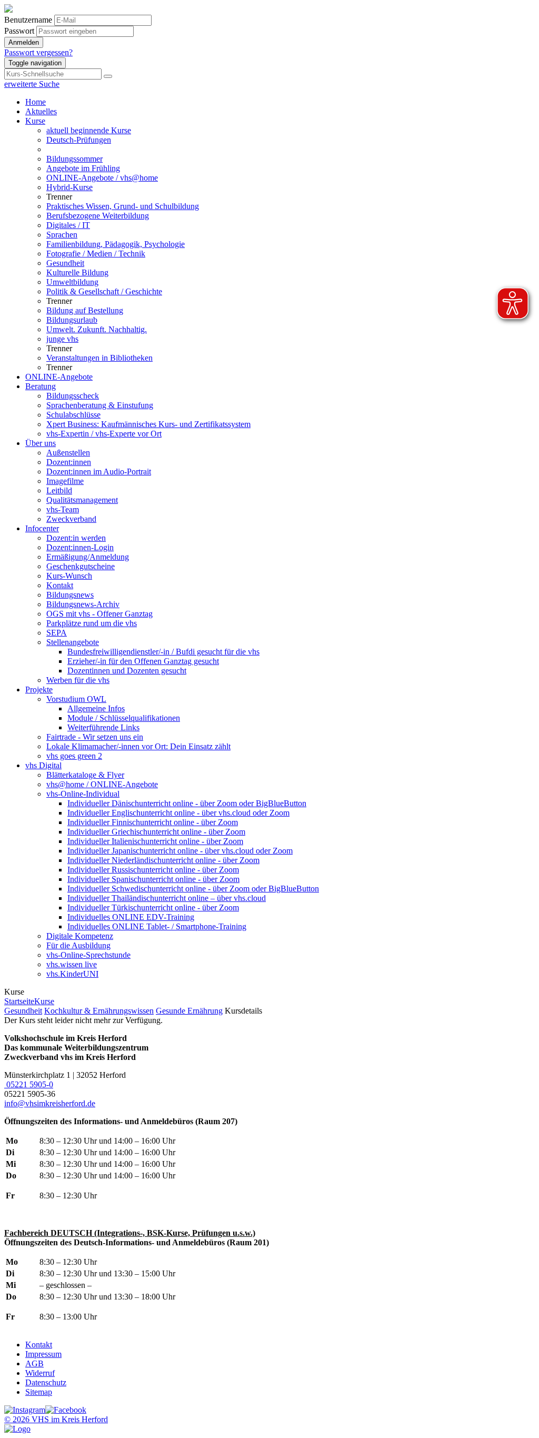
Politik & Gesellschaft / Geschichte (104, 291)
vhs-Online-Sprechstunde (88, 954)
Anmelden (23, 42)
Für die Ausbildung (78, 945)
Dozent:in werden (76, 537)
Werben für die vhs (77, 680)
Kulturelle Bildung (77, 272)
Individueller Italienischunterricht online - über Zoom (155, 841)
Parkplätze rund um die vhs (91, 623)
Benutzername (28, 19)
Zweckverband (71, 518)
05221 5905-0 (28, 1084)
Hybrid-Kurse (69, 187)
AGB (34, 1363)
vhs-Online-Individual (82, 793)
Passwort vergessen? (38, 52)
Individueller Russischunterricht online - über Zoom (153, 869)
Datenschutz (45, 1382)
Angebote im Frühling (83, 168)
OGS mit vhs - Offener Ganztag (99, 613)
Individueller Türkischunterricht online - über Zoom (153, 907)
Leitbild (59, 490)
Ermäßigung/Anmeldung (87, 556)
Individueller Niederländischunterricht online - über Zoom (163, 860)
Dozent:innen (68, 462)
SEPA (56, 632)
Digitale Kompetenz (79, 935)
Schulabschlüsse (73, 414)
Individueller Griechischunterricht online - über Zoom (156, 831)
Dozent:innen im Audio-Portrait (98, 471)
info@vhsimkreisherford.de (49, 1103)
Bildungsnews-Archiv (82, 604)
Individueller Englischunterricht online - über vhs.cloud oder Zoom (178, 812)
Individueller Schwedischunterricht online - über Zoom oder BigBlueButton (193, 888)
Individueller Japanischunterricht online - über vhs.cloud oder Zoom (180, 850)
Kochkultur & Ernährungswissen (99, 1010)
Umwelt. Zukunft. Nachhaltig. (96, 329)
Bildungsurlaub (71, 319)
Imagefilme (65, 481)
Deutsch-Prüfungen (78, 139)
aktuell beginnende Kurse (88, 130)
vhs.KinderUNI (72, 973)
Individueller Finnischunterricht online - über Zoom (152, 822)
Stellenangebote (72, 642)
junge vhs (62, 338)
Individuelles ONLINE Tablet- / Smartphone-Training (156, 926)
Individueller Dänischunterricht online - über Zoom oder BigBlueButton (186, 803)
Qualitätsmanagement (82, 499)
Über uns (40, 443)
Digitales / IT (68, 225)
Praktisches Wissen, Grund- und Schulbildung (122, 206)
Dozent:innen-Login (80, 547)
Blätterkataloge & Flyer (85, 774)
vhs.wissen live (71, 964)
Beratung (40, 386)
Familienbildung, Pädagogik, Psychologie (115, 244)
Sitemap (38, 1391)
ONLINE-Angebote (59, 376)
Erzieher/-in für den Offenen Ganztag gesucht (143, 661)
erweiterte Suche (31, 84)
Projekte (39, 689)
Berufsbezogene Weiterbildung (97, 215)
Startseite (19, 1001)
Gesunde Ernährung (189, 1010)
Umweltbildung (72, 281)
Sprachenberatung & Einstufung (99, 405)
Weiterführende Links (103, 727)
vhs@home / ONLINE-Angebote (102, 784)
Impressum (43, 1354)
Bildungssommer (74, 158)
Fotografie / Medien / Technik (95, 253)
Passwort (19, 30)
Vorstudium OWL (76, 699)
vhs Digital (43, 765)
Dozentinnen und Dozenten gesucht (126, 670)
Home (35, 101)
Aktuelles (41, 111)
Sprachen (61, 234)
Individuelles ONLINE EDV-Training (130, 917)
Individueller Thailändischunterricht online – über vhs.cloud (166, 898)
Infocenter (42, 528)
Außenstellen (68, 452)
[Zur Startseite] (8, 9)
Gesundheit (65, 263)
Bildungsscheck (72, 395)
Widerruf (40, 1372)
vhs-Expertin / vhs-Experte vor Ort (104, 433)
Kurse (35, 120)
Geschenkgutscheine (80, 566)
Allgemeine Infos (96, 708)
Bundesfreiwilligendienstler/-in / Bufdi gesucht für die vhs (163, 651)
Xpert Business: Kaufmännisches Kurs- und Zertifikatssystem (148, 424)
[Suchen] (108, 76)
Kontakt (59, 585)
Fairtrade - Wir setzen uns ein (94, 736)
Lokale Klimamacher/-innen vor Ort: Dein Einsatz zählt (138, 746)
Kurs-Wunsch (69, 575)
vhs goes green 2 (74, 755)
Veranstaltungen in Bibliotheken (99, 357)
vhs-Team (62, 509)
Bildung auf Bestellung (84, 310)
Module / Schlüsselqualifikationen (123, 717)
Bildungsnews (70, 594)
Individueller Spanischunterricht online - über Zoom (153, 879)
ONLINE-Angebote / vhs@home (102, 177)
